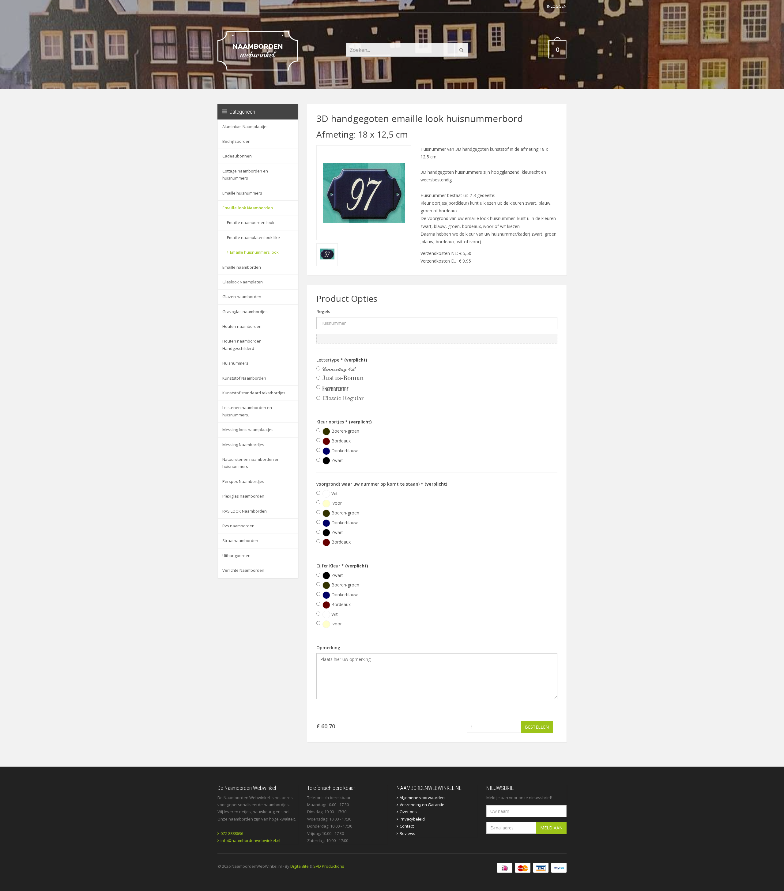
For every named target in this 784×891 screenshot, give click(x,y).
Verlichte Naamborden (243, 570)
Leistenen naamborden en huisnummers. (247, 411)
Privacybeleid (412, 819)
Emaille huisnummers (242, 193)
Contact (407, 826)
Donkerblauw (344, 450)
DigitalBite (299, 866)
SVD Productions (328, 866)
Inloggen (557, 6)
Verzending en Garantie (422, 804)
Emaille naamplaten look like (253, 237)
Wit (334, 493)
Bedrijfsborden (236, 141)
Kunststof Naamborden (244, 378)
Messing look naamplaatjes (247, 429)
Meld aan (551, 828)
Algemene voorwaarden (422, 797)
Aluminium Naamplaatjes (245, 126)
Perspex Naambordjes (243, 481)
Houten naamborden (242, 326)
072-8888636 (232, 833)
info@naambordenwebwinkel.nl (250, 840)
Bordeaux (340, 441)
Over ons (408, 811)
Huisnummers (235, 363)
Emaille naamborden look (250, 222)
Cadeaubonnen (237, 156)
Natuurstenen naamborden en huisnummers (251, 463)
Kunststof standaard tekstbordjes (253, 393)
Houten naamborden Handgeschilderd (242, 344)
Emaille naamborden (241, 267)
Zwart (336, 460)
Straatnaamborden (240, 540)
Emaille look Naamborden (247, 207)
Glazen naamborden (241, 296)
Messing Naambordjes (243, 444)
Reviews (407, 833)
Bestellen (537, 727)
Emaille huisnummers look (254, 252)
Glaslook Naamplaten (242, 282)
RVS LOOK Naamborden (244, 511)
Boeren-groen (344, 431)
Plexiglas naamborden (243, 496)
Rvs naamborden (238, 526)
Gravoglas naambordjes (245, 311)
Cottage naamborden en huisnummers (245, 174)
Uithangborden (236, 555)
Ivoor (336, 503)
